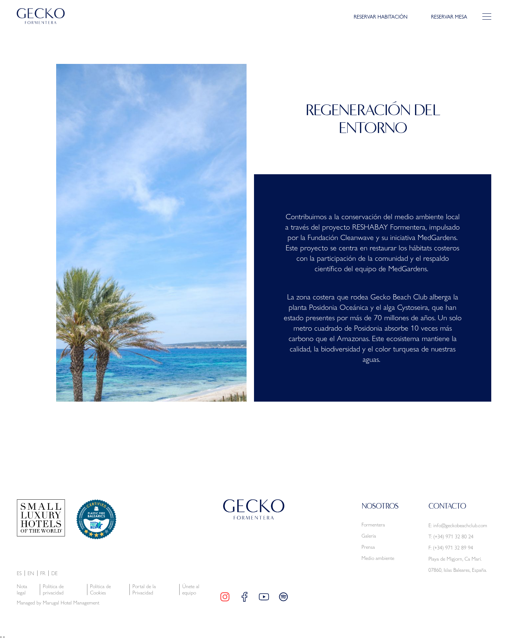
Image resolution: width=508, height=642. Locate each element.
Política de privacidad (53, 589)
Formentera (373, 524)
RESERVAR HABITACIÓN (381, 16)
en (31, 573)
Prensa (368, 547)
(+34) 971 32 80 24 (453, 536)
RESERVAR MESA (449, 16)
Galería (368, 535)
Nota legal (22, 589)
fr (42, 573)
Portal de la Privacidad (144, 589)
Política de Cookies (100, 589)
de (54, 573)
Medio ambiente (377, 558)
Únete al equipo (190, 589)
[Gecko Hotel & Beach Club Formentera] (41, 16)
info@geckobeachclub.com (460, 525)
